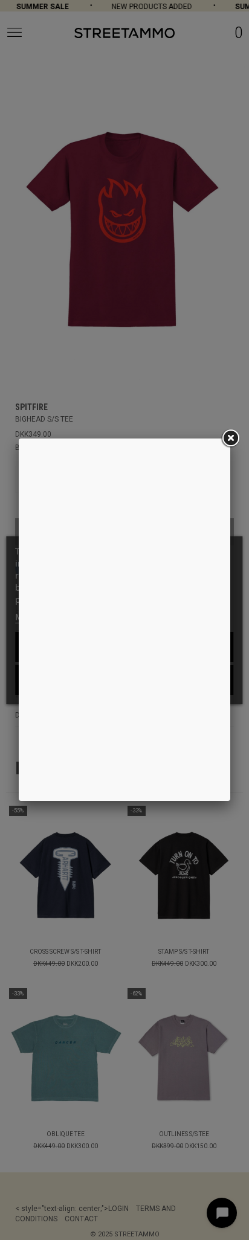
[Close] (230, 438)
